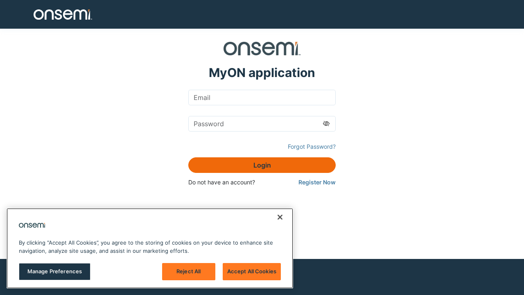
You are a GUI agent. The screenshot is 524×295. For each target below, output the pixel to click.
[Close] (280, 217)
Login (262, 165)
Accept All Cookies (251, 271)
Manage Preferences (54, 271)
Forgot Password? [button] (312, 146)
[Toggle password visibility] (326, 123)
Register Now (317, 182)
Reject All (188, 271)
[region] (150, 248)
